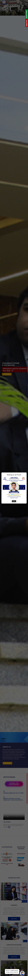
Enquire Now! (26, 14)
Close (14, 501)
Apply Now (26, 23)
